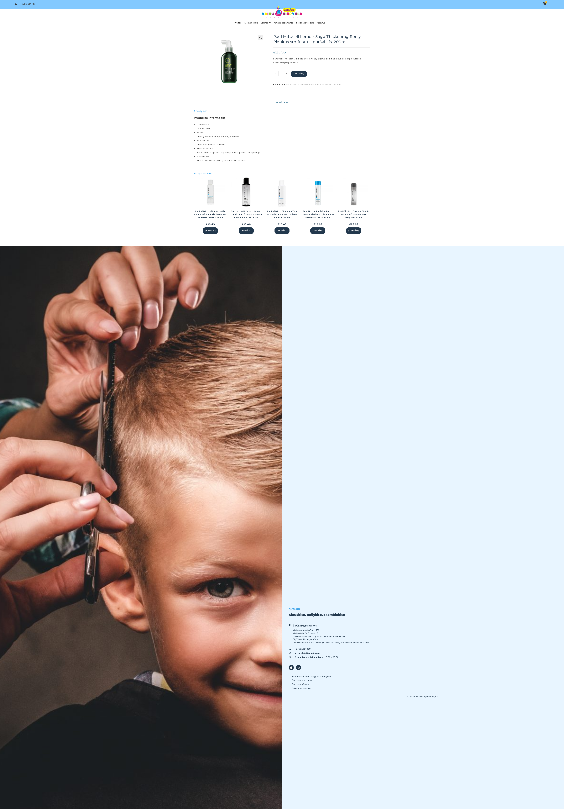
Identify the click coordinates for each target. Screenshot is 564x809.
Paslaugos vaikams (305, 23)
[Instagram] (298, 667)
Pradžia (237, 23)
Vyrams (337, 84)
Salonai (264, 23)
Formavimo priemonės (297, 84)
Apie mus (321, 23)
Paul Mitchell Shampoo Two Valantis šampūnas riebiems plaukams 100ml (282, 214)
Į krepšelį (299, 74)
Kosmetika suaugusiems (321, 84)
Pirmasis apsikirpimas (283, 23)
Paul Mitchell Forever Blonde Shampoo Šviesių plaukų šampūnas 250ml (353, 214)
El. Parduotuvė (251, 23)
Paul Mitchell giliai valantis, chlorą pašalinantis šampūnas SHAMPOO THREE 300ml (318, 214)
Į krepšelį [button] (210, 230)
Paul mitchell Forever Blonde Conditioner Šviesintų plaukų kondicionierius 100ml (246, 214)
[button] (260, 37)
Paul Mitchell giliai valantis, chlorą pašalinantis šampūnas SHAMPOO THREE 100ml (210, 214)
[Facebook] (291, 667)
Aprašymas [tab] (282, 102)
